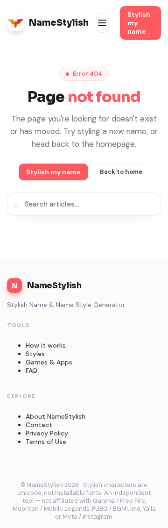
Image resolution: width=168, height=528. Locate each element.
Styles (35, 354)
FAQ (31, 370)
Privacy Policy (47, 433)
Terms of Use (46, 441)
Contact (39, 425)
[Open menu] (102, 23)
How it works (46, 345)
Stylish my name (138, 23)
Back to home (121, 172)
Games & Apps (49, 362)
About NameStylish (55, 416)
